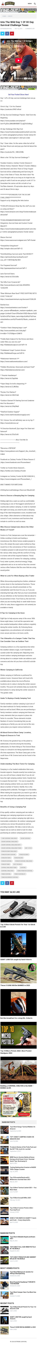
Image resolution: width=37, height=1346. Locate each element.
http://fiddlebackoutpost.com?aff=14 (13, 345)
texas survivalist (19, 874)
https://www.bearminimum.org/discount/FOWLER (18, 299)
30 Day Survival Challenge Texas (11, 848)
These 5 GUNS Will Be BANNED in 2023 (15, 985)
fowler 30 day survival (8, 854)
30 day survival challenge (9, 841)
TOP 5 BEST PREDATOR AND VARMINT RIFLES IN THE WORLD (23, 1258)
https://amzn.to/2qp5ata (9, 378)
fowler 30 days (23, 854)
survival (23, 867)
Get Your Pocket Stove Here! (18, 95)
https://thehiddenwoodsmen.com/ (12, 370)
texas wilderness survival (9, 877)
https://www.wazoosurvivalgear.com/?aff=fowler (18, 240)
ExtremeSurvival (6, 28)
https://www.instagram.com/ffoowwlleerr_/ (16, 479)
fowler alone (18, 857)
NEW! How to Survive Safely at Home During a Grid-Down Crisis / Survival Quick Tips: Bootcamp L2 (22, 1159)
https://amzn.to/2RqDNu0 (9, 406)
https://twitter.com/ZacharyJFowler (13, 471)
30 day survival (25, 838)
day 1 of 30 (28, 848)
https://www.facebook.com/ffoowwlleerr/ (16, 462)
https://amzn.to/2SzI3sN (9, 434)
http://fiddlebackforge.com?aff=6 (12, 353)
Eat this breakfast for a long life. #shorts (16, 1018)
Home (4, 16)
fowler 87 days (6, 857)
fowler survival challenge (23, 861)
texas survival (6, 874)
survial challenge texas (9, 867)
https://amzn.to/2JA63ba (9, 387)
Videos (10, 16)
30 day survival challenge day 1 (11, 845)
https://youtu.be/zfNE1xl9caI (10, 109)
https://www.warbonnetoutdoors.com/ (14, 361)
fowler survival (6, 861)
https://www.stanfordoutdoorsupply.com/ (15, 415)
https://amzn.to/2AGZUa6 (9, 395)
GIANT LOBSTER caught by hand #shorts (16, 960)
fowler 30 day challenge (9, 851)
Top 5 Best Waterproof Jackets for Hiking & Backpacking (21, 1272)
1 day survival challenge (9, 838)
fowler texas (5, 864)
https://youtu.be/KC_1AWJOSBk (12, 152)
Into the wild (17, 864)
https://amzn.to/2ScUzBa (9, 277)
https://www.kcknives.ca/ (9, 423)
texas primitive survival (24, 870)
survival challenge (7, 870)
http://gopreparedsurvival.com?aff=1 (13, 268)
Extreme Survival (21, 1341)
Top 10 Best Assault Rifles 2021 (20, 1198)
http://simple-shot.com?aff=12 (11, 249)
